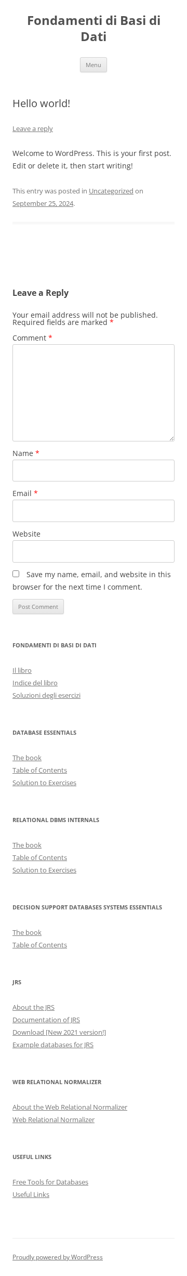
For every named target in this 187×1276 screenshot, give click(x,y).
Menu (93, 65)
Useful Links (30, 1194)
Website (26, 534)
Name (25, 453)
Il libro (22, 670)
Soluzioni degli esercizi (46, 695)
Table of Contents (39, 770)
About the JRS (33, 1007)
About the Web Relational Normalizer (69, 1107)
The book (27, 757)
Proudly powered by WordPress (57, 1257)
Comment (32, 338)
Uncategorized (111, 191)
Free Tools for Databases (50, 1182)
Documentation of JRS (46, 1019)
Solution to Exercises (44, 782)
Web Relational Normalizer (53, 1119)
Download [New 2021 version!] (59, 1032)
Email (25, 493)
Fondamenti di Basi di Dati (94, 28)
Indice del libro (35, 682)
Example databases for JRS (53, 1044)
